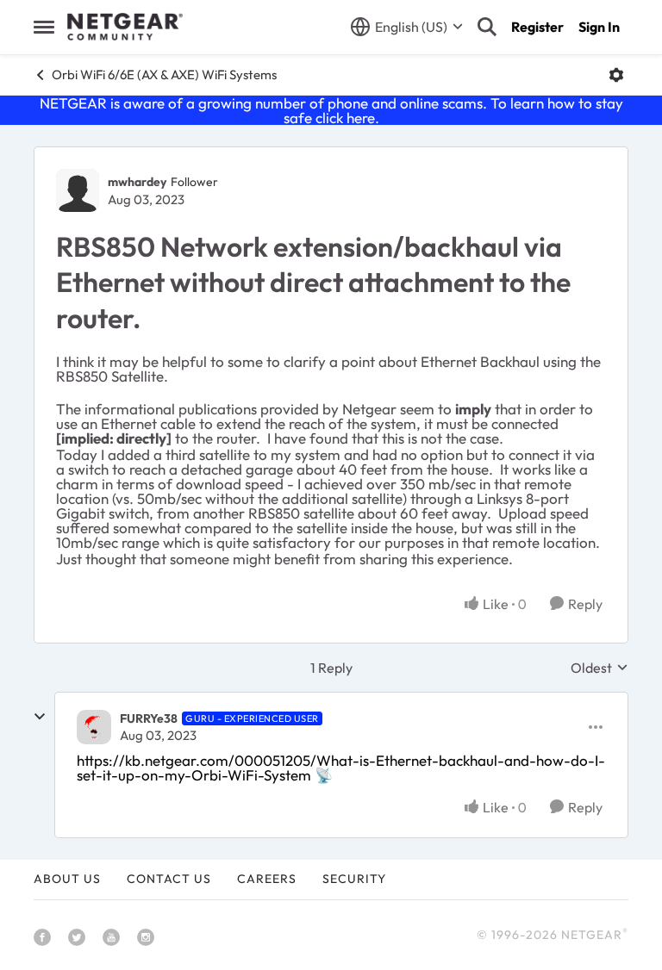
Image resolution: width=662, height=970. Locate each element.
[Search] (487, 26)
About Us (67, 878)
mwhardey (137, 182)
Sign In (599, 26)
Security (354, 878)
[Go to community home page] (125, 26)
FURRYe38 (149, 718)
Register (537, 26)
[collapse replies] (39, 716)
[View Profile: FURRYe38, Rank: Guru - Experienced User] (94, 727)
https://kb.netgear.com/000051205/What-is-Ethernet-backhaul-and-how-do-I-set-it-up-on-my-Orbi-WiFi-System (341, 767)
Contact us (169, 878)
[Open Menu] (616, 75)
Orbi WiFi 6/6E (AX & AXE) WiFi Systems (164, 74)
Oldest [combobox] (599, 668)
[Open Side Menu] (44, 27)
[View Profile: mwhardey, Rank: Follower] (77, 190)
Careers (267, 878)
